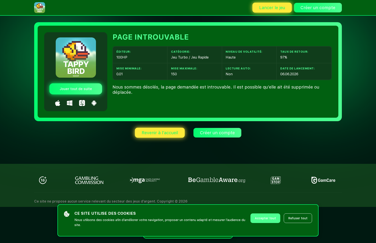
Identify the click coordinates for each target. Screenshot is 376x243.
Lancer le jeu (272, 7)
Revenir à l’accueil (160, 132)
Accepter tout (265, 218)
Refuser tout (297, 218)
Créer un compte (317, 7)
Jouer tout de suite (76, 89)
